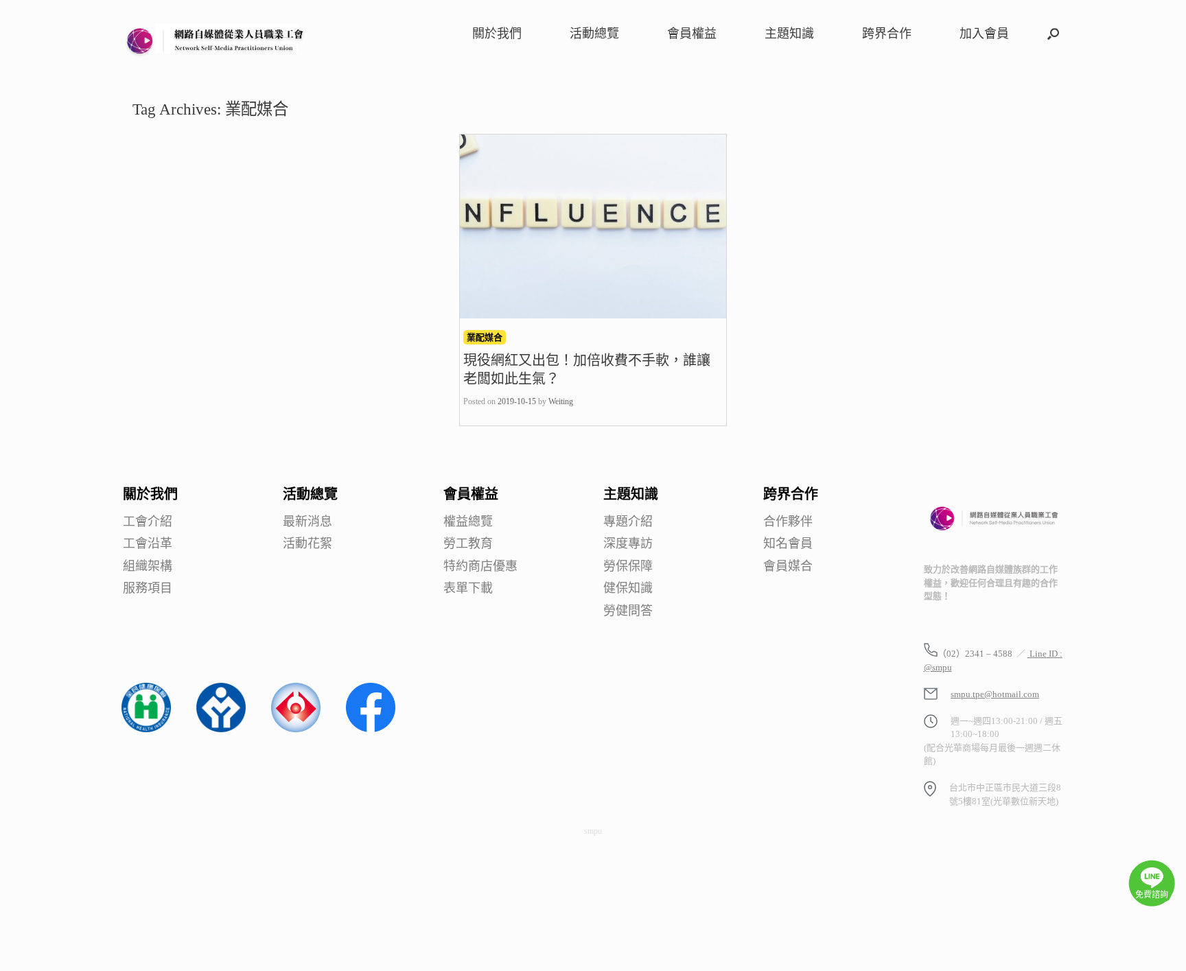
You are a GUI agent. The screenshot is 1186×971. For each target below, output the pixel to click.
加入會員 (984, 33)
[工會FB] (370, 729)
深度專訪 (628, 543)
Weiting (560, 401)
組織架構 (147, 566)
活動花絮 (307, 543)
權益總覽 (468, 521)
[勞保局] (296, 729)
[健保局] (146, 729)
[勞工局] (221, 729)
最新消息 (307, 521)
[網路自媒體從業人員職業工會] (215, 39)
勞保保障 (628, 566)
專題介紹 (628, 521)
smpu (593, 831)
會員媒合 (788, 566)
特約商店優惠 (480, 566)
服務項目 (147, 588)
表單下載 (468, 588)
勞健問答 (628, 611)
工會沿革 (147, 543)
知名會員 (788, 543)
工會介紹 (147, 521)
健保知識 (628, 588)
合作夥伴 (788, 521)
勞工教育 (468, 543)
